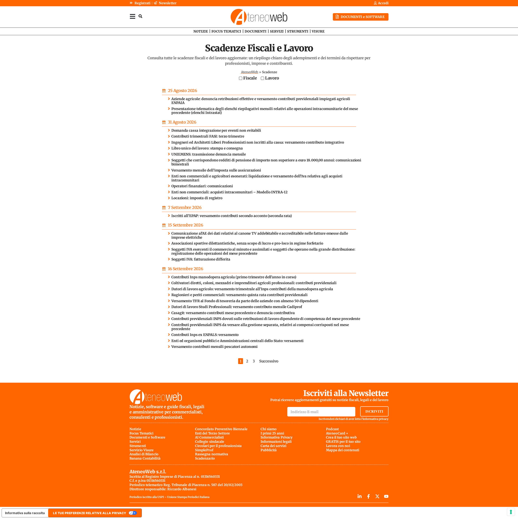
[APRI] (133, 16)
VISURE (318, 31)
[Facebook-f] (368, 496)
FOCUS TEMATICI (226, 31)
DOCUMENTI (255, 31)
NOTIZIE (200, 31)
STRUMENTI (297, 31)
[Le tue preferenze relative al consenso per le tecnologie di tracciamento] (511, 512)
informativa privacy (375, 419)
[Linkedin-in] (359, 496)
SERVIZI (277, 31)
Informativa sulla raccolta (25, 513)
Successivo (268, 361)
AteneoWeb (249, 72)
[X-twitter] (377, 496)
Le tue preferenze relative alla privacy (89, 513)
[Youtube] (386, 496)
